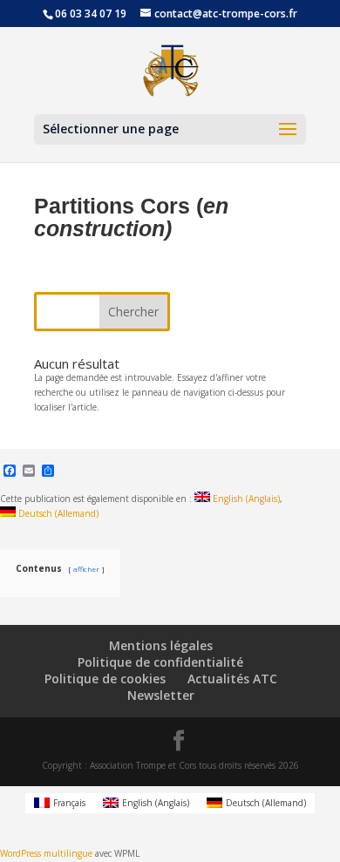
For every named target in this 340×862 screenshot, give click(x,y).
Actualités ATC (232, 678)
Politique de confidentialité (160, 662)
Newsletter (160, 695)
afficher (86, 569)
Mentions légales (161, 645)
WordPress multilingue (46, 853)
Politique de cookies (105, 678)
